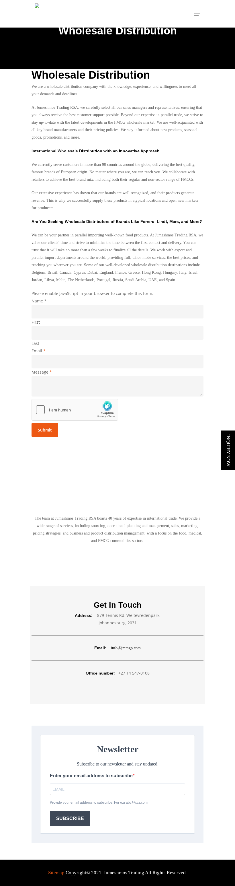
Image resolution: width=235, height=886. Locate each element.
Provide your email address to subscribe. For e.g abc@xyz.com (99, 802)
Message (42, 372)
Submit (45, 430)
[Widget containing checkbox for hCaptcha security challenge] (75, 410)
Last (35, 343)
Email (39, 350)
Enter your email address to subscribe (91, 775)
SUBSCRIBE (70, 818)
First (36, 322)
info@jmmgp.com (126, 648)
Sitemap (56, 872)
